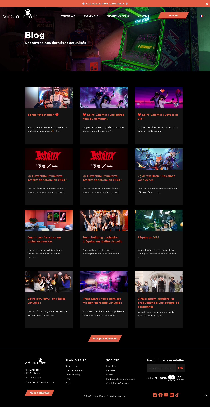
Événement (91, 16)
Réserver (173, 15)
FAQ (67, 379)
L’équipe (110, 370)
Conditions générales (117, 383)
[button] (203, 15)
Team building (72, 375)
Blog (67, 383)
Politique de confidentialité (120, 379)
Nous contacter (39, 392)
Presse (109, 375)
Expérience (68, 16)
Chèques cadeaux (118, 16)
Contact (143, 16)
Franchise (111, 366)
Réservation (71, 366)
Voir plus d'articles (105, 338)
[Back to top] (206, 395)
